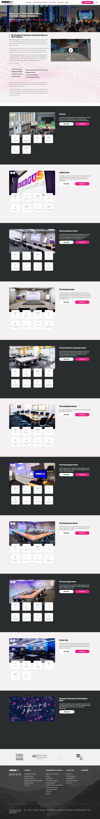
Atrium (48, 776)
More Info (66, 124)
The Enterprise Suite (51, 789)
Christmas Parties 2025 (52, 774)
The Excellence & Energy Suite (54, 785)
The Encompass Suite (52, 787)
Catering (60, 2)
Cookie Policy (43, 810)
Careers (28, 2)
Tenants (68, 774)
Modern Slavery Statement (80, 810)
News (66, 2)
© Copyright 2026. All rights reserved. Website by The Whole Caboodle (15, 811)
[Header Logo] (7, 2)
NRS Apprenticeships (30, 774)
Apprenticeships (29, 776)
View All (26, 785)
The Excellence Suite (52, 780)
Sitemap (89, 810)
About (25, 810)
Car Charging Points (72, 780)
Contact (29, 810)
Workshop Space (71, 776)
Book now (82, 124)
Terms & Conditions (51, 810)
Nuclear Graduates (29, 778)
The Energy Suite (50, 783)
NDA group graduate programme (33, 780)
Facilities (52, 2)
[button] (11, 114)
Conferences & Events (40, 2)
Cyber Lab (48, 791)
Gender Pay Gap (60, 810)
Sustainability (70, 778)
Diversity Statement (69, 810)
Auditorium (49, 778)
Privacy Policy (35, 810)
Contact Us (87, 2)
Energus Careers (28, 783)
